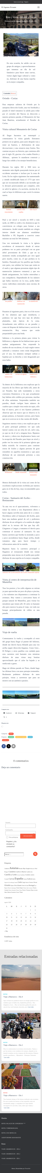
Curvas (11, 879)
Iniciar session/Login (18, 2)
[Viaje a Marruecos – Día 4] (21, 977)
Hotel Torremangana (9, 1128)
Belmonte (32, 868)
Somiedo (13, 892)
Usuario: (8, 822)
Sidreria (9, 892)
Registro (26, 2)
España (30, 737)
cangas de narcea (21, 737)
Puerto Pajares (20, 888)
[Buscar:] (18, 856)
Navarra (31, 882)
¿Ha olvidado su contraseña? (11, 844)
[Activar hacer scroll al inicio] (38, 1169)
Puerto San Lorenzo (28, 888)
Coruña (6, 879)
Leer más (31, 1007)
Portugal (32, 885)
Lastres (15, 882)
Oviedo (7, 885)
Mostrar (13, 93)
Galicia (29, 879)
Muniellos (5, 740)
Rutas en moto (34, 890)
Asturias (11, 737)
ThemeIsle (27, 1168)
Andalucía (6, 868)
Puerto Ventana (26, 890)
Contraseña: (9, 830)
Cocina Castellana (21, 874)
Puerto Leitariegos (12, 888)
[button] (4, 207)
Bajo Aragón (26, 868)
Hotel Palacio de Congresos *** (13, 1123)
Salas (5, 892)
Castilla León (29, 872)
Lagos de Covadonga (9, 882)
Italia (34, 879)
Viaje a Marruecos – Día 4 (13, 997)
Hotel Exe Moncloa (8, 1133)
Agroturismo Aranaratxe (11, 1137)
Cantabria (12, 872)
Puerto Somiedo (12, 890)
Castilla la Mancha (21, 872)
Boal (36, 868)
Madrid (27, 882)
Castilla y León (10, 875)
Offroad (35, 882)
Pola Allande (17, 885)
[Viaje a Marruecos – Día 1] (21, 1076)
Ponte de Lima (25, 885)
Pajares (12, 885)
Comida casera (29, 875)
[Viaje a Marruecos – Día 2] (21, 1025)
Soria (17, 892)
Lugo (23, 882)
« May (6, 931)
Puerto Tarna (19, 890)
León (20, 882)
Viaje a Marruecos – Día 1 (13, 1095)
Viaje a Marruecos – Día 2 (13, 1045)
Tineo (21, 892)
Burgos (6, 872)
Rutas (11, 733)
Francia (25, 879)
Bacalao (21, 868)
